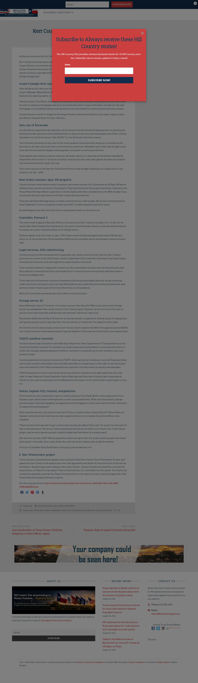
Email (67, 64)
